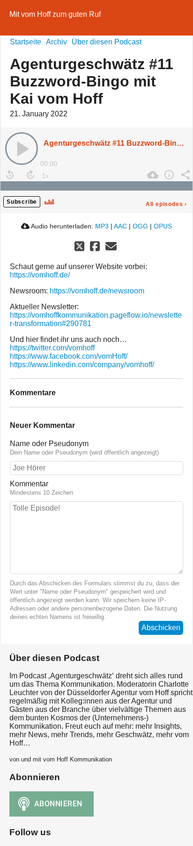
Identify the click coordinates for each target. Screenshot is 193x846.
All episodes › (166, 204)
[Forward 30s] (30, 174)
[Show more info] (168, 174)
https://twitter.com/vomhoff (52, 348)
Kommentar (29, 484)
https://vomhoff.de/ (40, 275)
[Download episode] (151, 174)
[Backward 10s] (9, 174)
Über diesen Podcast (106, 42)
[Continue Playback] (21, 148)
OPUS (163, 226)
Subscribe (22, 202)
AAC (120, 226)
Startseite (25, 42)
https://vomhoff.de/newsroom (97, 291)
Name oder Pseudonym (49, 444)
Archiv (56, 42)
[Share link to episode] (184, 174)
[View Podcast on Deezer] (49, 201)
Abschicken (160, 628)
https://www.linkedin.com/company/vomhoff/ (82, 365)
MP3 (102, 226)
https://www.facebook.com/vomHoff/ (68, 356)
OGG (140, 226)
